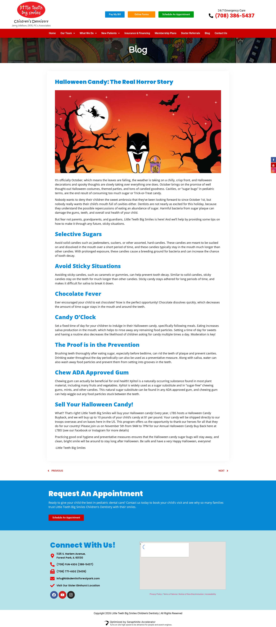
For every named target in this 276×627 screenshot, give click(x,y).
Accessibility (210, 594)
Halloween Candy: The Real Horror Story (114, 82)
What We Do (87, 33)
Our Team (66, 33)
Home (52, 33)
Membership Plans (165, 33)
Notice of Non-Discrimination (191, 594)
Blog (207, 33)
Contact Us (221, 33)
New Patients (109, 33)
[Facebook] (54, 595)
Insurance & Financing (137, 33)
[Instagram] (71, 595)
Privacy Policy (156, 594)
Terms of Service (170, 594)
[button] (67, 33)
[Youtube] (62, 595)
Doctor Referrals (190, 33)
